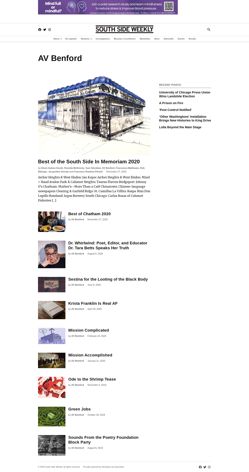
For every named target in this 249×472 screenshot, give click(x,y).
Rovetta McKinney (74, 168)
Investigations (103, 39)
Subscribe (169, 39)
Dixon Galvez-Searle (52, 168)
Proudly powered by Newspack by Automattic (103, 467)
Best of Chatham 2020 (89, 214)
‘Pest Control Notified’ (175, 110)
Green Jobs (79, 409)
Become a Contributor (125, 39)
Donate (192, 39)
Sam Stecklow (93, 168)
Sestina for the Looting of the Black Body (108, 279)
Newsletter (145, 39)
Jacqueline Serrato (58, 171)
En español (71, 39)
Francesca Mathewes (127, 168)
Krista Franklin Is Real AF (93, 303)
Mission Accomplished (90, 355)
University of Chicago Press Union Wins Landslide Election (184, 94)
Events (181, 39)
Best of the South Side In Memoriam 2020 (89, 162)
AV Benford (108, 168)
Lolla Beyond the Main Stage (180, 127)
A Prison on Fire (171, 103)
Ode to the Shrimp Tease (92, 379)
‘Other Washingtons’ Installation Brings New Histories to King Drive (185, 118)
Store (157, 39)
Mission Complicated (88, 330)
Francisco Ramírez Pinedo (88, 171)
